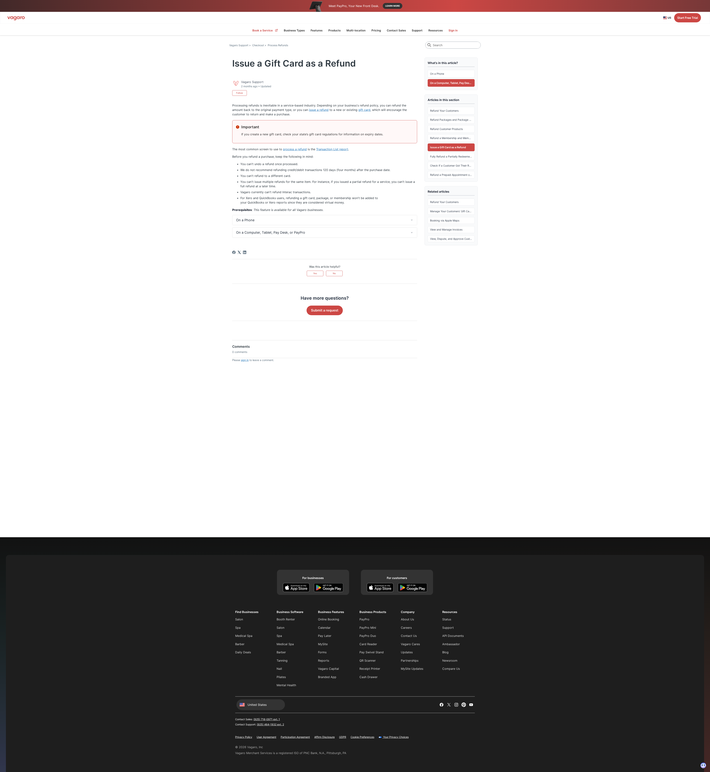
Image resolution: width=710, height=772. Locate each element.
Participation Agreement (295, 737)
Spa (238, 627)
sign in (245, 360)
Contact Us (409, 636)
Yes (315, 273)
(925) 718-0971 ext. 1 (266, 719)
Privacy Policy (243, 737)
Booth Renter (286, 619)
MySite (323, 644)
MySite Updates (412, 669)
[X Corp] (239, 252)
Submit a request (324, 310)
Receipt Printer (369, 669)
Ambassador (451, 644)
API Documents (453, 636)
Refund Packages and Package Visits (452, 119)
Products (334, 30)
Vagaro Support (238, 45)
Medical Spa (243, 636)
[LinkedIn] (244, 252)
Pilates (281, 677)
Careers (406, 627)
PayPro (364, 619)
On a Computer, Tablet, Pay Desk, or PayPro (452, 82)
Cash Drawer (368, 677)
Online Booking (328, 619)
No (334, 273)
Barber (239, 644)
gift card (364, 110)
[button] (324, 220)
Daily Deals (243, 652)
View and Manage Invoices (446, 229)
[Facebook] (234, 252)
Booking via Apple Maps (444, 220)
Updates (407, 652)
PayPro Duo (367, 636)
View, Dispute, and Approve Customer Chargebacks (452, 238)
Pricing (376, 30)
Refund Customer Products (446, 128)
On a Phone (437, 73)
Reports (323, 660)
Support (417, 30)
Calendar (324, 627)
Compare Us (451, 669)
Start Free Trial (687, 18)
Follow (239, 93)
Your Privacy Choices (395, 737)
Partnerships (409, 660)
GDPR (342, 737)
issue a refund (319, 110)
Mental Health (286, 685)
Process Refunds (278, 45)
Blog (445, 652)
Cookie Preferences (362, 737)
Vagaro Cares (410, 644)
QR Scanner (367, 660)
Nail (279, 669)
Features (316, 30)
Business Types (294, 30)
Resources (435, 30)
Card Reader (368, 644)
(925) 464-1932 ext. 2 (270, 724)
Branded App (327, 677)
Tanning (282, 660)
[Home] (16, 17)
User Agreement (266, 737)
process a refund (295, 149)
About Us (407, 619)
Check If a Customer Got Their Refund (452, 165)
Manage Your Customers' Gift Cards (451, 211)
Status (446, 619)
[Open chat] (703, 765)
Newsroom (449, 660)
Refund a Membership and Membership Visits (452, 138)
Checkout (258, 45)
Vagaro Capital (328, 669)
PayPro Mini (367, 627)
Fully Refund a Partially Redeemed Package (452, 156)
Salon (239, 619)
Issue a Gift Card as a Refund (448, 147)
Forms (322, 652)
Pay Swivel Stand (371, 652)
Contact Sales (396, 30)
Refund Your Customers (444, 110)
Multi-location (356, 30)
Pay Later (324, 636)
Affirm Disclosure (324, 737)
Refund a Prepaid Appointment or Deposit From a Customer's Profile (452, 174)
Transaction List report (332, 149)
